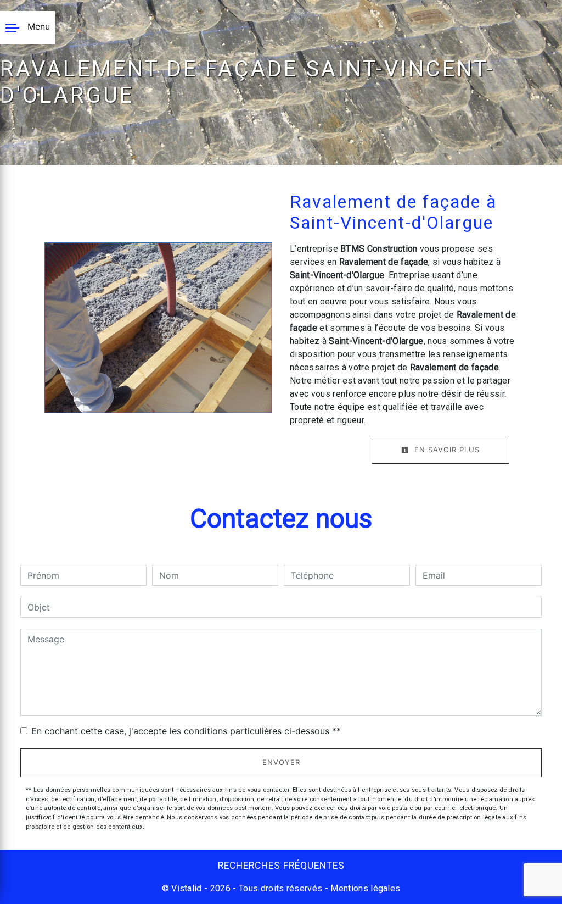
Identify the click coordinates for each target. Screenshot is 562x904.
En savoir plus (446, 449)
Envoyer (281, 762)
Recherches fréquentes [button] (281, 865)
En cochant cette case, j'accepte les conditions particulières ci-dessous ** (186, 730)
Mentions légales (364, 888)
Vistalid (186, 888)
